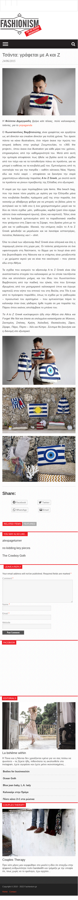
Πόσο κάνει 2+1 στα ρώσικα (18, 799)
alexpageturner (12, 540)
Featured (29, 524)
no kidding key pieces (16, 548)
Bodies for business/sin (16, 771)
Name (6, 604)
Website (6, 622)
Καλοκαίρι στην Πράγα (15, 792)
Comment (7, 578)
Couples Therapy (13, 859)
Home (5, 892)
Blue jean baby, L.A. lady (17, 785)
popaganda (25, 125)
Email (5, 613)
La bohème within (14, 753)
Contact (12, 892)
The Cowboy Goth (14, 555)
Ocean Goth (9, 778)
